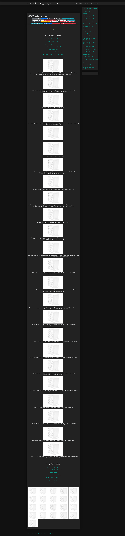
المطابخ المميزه (56, 23)
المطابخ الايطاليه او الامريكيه (68, 23)
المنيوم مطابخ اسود (61, 20)
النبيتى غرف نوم (47, 23)
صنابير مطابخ (53, 472)
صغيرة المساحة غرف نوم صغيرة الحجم (53, 474)
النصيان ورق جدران (55, 21)
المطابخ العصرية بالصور (50, 20)
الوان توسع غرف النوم (88, 28)
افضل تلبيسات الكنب (53, 41)
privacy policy (88, 3)
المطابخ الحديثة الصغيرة (68, 18)
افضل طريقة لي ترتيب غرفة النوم (53, 51)
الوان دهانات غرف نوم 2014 (90, 23)
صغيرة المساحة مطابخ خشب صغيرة (53, 469)
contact (81, 3)
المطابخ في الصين (36, 18)
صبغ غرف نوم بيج (53, 480)
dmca (76, 3)
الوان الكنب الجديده (88, 21)
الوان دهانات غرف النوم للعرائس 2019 (89, 43)
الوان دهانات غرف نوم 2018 (90, 49)
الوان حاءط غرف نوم (88, 26)
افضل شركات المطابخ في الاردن (53, 44)
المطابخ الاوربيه (71, 20)
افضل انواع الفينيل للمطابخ (53, 46)
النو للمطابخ (86, 54)
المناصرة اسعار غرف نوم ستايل (67, 21)
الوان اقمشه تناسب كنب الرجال (89, 67)
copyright (95, 3)
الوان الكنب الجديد (88, 56)
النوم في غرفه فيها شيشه (89, 64)
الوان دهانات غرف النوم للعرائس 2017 (89, 38)
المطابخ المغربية (36, 21)
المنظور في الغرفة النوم (37, 20)
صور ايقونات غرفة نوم (53, 467)
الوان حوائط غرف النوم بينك (90, 59)
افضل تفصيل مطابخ (53, 49)
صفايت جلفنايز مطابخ (53, 482)
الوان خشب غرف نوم (88, 62)
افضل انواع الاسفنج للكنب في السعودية (53, 54)
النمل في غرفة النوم (88, 18)
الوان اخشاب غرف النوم (89, 46)
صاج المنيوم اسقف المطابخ (53, 477)
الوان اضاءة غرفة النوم (89, 51)
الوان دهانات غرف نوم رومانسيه (88, 12)
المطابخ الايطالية (45, 21)
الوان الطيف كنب (87, 35)
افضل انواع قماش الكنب (53, 38)
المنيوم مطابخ (45, 18)
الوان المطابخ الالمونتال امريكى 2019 (89, 32)
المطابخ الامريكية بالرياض (55, 18)
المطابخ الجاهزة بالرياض (37, 23)
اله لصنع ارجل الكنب (88, 15)
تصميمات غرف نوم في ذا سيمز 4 (43, 3)
